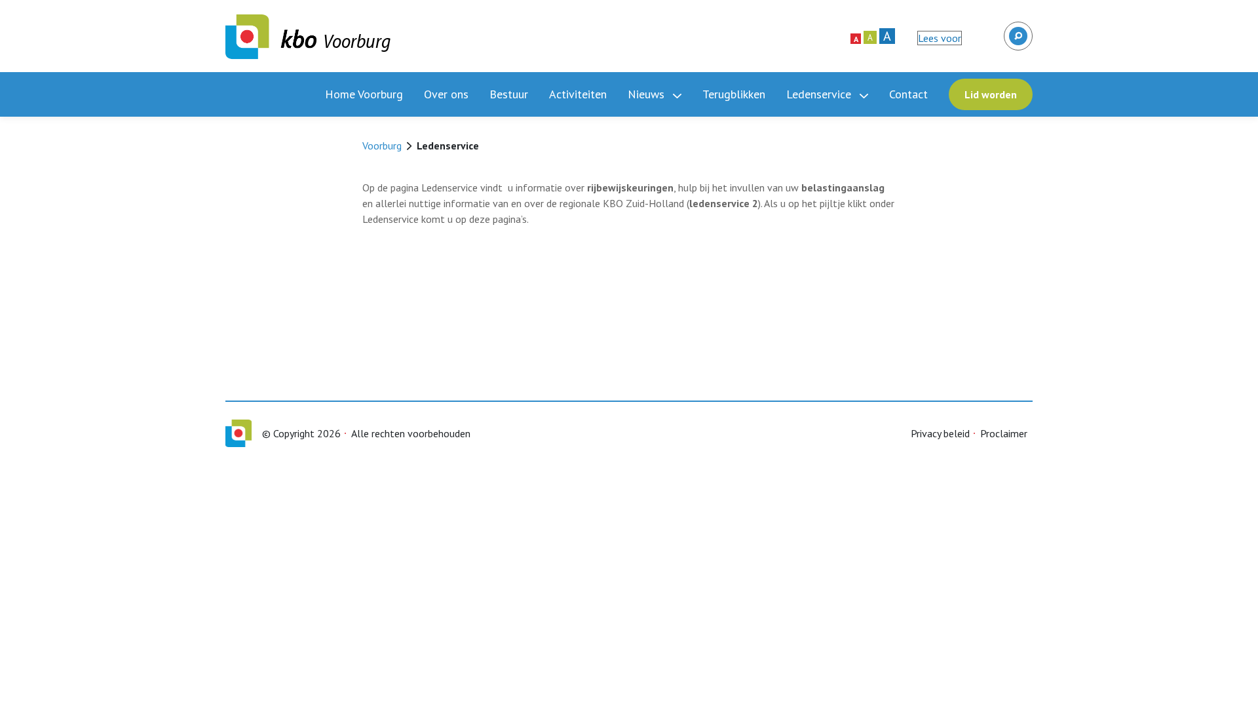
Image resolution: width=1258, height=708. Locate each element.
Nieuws (648, 94)
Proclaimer (1003, 433)
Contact (908, 94)
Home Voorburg (364, 94)
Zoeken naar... (1017, 30)
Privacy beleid (940, 433)
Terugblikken (733, 94)
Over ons (446, 94)
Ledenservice (820, 94)
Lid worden (990, 94)
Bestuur (508, 94)
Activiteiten (578, 94)
